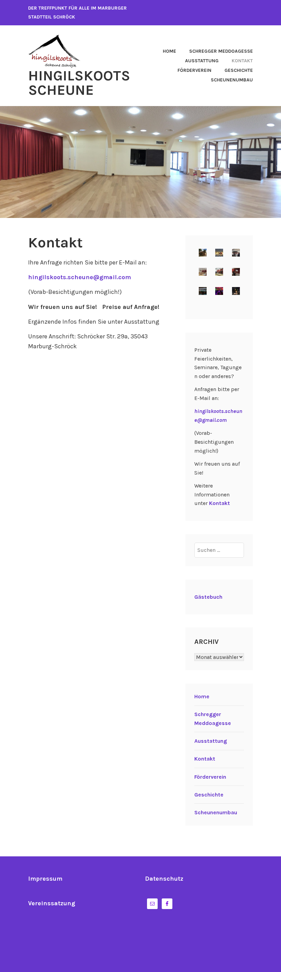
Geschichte (238, 70)
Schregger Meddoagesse (221, 51)
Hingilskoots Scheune (79, 83)
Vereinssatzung (51, 903)
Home (169, 51)
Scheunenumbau (232, 80)
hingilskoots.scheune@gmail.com (79, 277)
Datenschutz (164, 878)
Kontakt (242, 61)
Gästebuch (208, 597)
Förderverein (194, 70)
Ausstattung (202, 61)
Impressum (45, 878)
